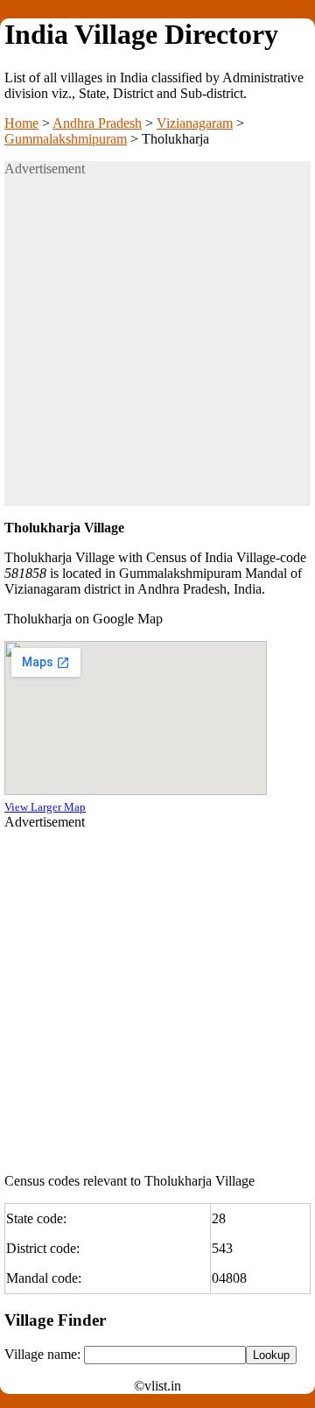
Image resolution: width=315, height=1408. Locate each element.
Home (21, 123)
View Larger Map (45, 806)
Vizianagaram (195, 123)
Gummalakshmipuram (65, 138)
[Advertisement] (157, 348)
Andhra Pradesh (97, 123)
